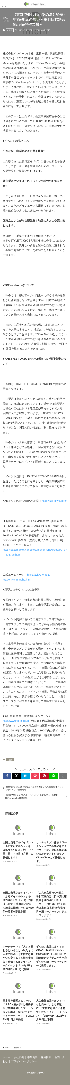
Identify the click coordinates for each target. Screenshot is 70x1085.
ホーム (6, 1057)
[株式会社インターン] (35, 4)
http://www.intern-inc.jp (16, 720)
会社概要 (19, 1057)
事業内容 (32, 1057)
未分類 (9, 30)
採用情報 (46, 1057)
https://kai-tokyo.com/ (54, 500)
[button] (7, 776)
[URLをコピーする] (63, 776)
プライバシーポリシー (24, 1061)
